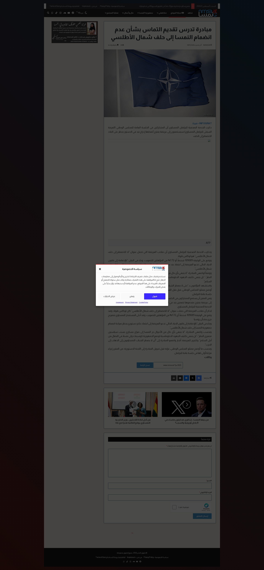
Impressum (120, 302)
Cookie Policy (143, 302)
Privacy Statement (131, 302)
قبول (154, 296)
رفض (132, 296)
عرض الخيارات (109, 296)
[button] (100, 269)
